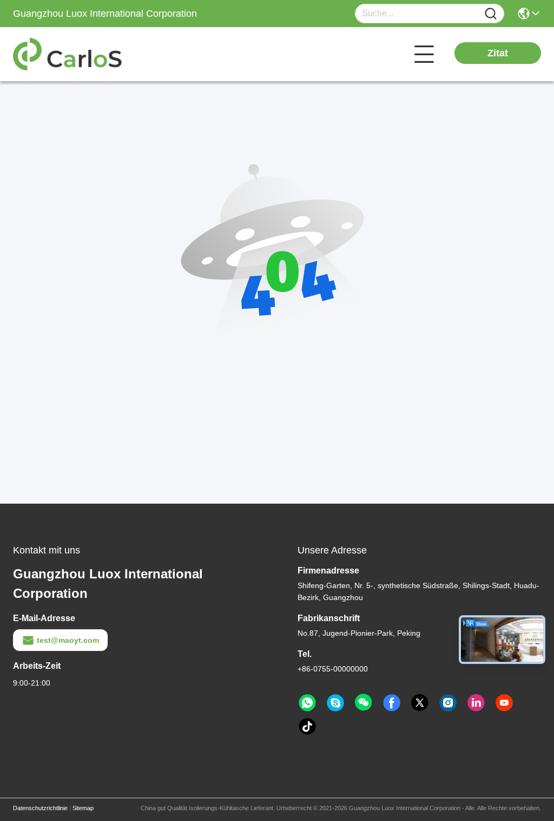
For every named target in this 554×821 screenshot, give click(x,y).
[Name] (490, 14)
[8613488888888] (307, 702)
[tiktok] (307, 726)
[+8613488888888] (335, 702)
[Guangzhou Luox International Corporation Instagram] (448, 702)
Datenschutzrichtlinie (40, 808)
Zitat (497, 53)
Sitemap (83, 808)
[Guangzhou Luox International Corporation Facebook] (391, 702)
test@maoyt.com (68, 640)
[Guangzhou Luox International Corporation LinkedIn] (476, 702)
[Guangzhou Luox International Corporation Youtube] (504, 702)
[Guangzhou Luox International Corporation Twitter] (420, 702)
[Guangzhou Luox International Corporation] (72, 54)
